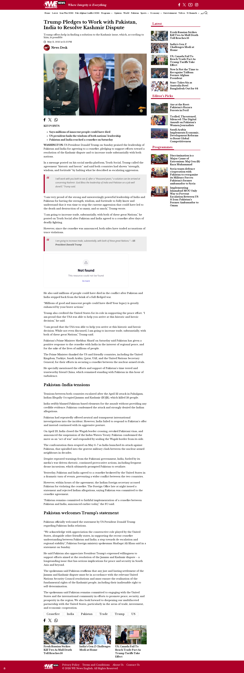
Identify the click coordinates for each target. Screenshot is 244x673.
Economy (154, 13)
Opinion (118, 13)
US (133, 614)
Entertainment (170, 13)
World (126, 13)
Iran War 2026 (66, 13)
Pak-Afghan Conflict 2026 (87, 13)
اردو (202, 13)
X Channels (192, 13)
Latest (55, 13)
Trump (120, 614)
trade (103, 614)
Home (47, 13)
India (70, 614)
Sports (143, 13)
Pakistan (135, 13)
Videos (181, 13)
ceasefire (53, 614)
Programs (105, 13)
